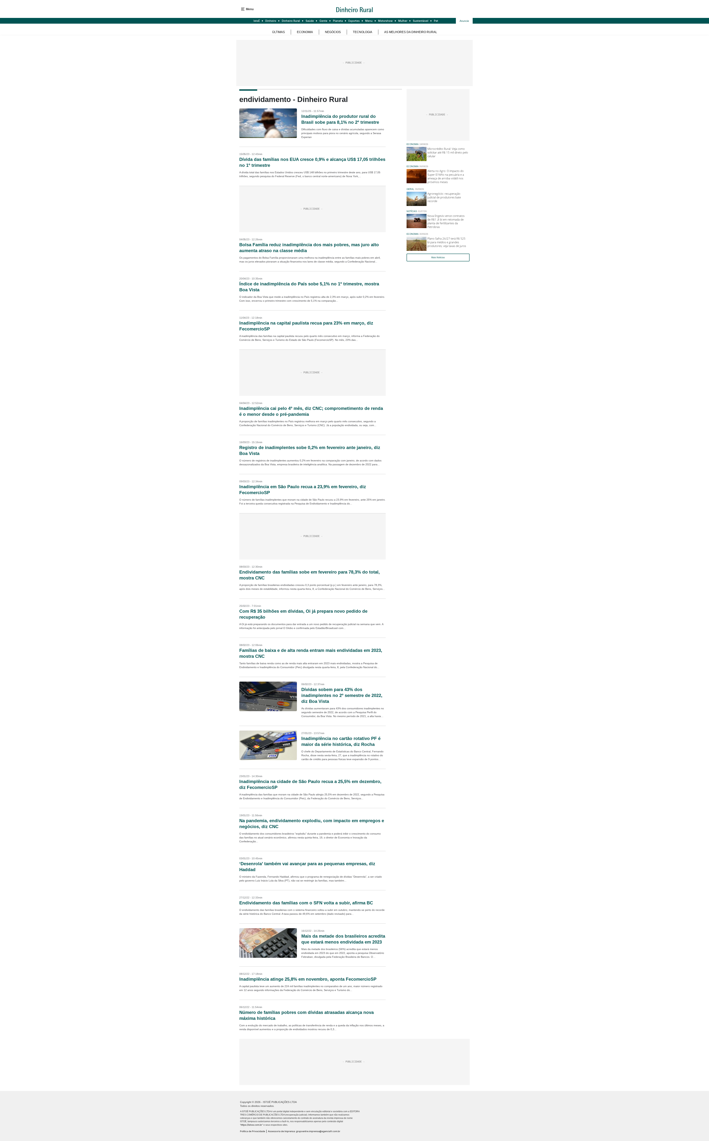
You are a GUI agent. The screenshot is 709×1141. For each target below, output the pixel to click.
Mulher (402, 20)
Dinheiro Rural (291, 20)
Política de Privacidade (252, 1131)
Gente (323, 20)
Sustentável (420, 20)
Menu (369, 20)
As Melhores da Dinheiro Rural (410, 32)
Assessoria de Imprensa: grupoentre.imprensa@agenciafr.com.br (304, 1131)
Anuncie (464, 20)
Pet (436, 20)
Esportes (354, 20)
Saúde (310, 20)
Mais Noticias (438, 257)
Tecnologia (362, 32)
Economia (305, 32)
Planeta (338, 20)
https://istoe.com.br (251, 1124)
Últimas (278, 32)
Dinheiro (270, 20)
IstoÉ (257, 20)
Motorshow (385, 20)
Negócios (333, 32)
